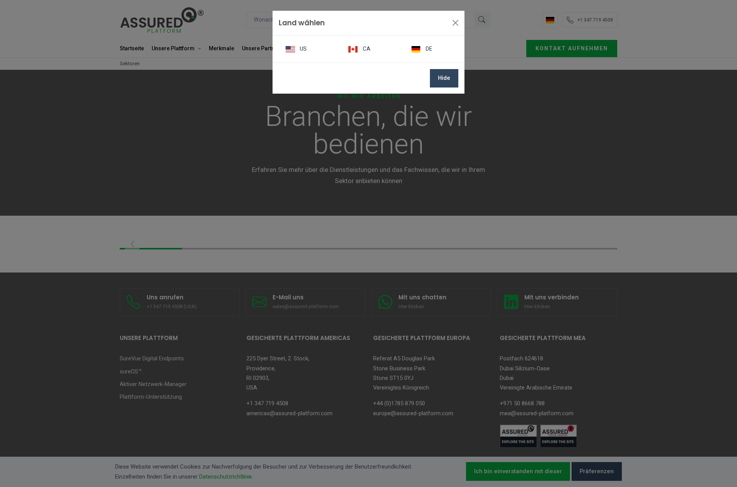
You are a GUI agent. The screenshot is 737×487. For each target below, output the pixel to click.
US (302, 48)
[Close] (455, 23)
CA (365, 48)
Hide (444, 77)
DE (428, 48)
